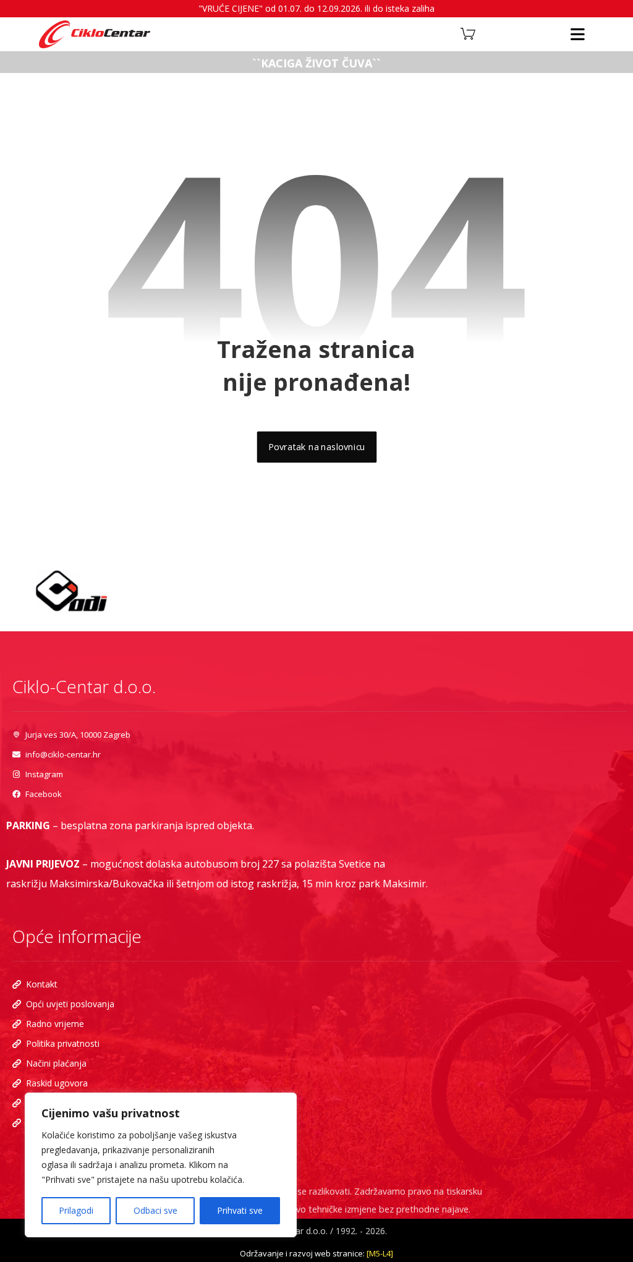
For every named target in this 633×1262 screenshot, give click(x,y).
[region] (161, 1165)
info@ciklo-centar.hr (63, 754)
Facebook (43, 793)
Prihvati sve (240, 1210)
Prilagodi (76, 1210)
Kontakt (41, 984)
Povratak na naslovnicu (316, 447)
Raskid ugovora (57, 1083)
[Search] (359, 32)
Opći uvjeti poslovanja (70, 1004)
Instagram (44, 774)
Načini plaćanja (56, 1063)
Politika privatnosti (63, 1043)
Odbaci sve (155, 1210)
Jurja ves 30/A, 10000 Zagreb (77, 734)
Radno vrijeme (55, 1024)
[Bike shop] (94, 34)
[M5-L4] (380, 1253)
